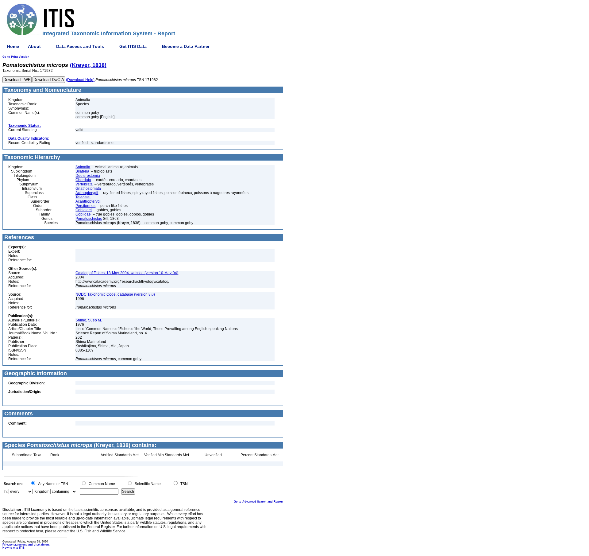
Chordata (83, 180)
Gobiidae (83, 214)
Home (13, 46)
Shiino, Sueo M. (88, 320)
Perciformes (85, 206)
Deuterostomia (87, 175)
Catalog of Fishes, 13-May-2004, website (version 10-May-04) (126, 273)
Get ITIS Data (133, 46)
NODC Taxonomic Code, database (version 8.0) (115, 294)
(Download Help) (80, 80)
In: (6, 491)
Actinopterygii (86, 193)
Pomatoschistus (88, 218)
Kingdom (41, 491)
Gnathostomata (88, 188)
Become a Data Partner (186, 46)
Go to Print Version (15, 56)
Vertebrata (84, 184)
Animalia (82, 167)
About (34, 46)
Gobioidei (83, 210)
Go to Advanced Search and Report (258, 501)
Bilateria (82, 171)
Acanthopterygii (88, 201)
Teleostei (82, 197)
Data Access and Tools (80, 46)
